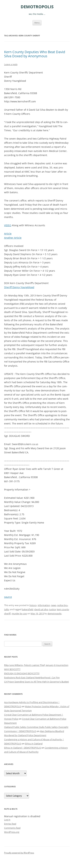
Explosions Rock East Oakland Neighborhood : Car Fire (32, 677)
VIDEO (7, 225)
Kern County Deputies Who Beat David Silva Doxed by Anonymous (34, 54)
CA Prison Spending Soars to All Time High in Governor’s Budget (36, 681)
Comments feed (12, 827)
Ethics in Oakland (34, 743)
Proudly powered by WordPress (19, 852)
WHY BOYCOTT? (12, 669)
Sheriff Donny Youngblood (19, 287)
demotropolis (54, 613)
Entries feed (10, 823)
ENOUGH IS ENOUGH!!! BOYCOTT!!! (21, 673)
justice (52, 609)
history (33, 605)
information (44, 605)
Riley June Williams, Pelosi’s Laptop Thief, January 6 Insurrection (36, 665)
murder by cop (19, 613)
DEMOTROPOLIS (37, 6)
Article (8, 233)
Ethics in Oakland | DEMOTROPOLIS (22, 747)
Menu (37, 22)
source (8, 597)
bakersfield (27, 609)
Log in (7, 819)
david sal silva (41, 609)
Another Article (13, 237)
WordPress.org (11, 832)
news (53, 605)
